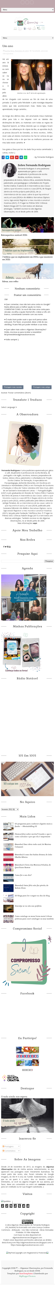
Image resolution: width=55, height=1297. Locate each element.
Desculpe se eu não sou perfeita (28, 906)
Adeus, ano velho (10, 281)
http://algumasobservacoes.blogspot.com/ (33, 1242)
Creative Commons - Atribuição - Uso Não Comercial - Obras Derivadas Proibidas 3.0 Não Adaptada (27, 1230)
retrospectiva (8, 53)
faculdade (36, 51)
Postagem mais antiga (41, 387)
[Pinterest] (27, 2)
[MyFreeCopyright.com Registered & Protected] (26, 1252)
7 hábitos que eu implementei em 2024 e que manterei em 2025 (27, 258)
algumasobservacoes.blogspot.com (27, 1237)
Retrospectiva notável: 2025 (14, 235)
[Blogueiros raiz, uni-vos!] (27, 1070)
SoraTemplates (26, 1273)
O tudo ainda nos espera (14, 1096)
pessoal (44, 51)
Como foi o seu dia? (23, 875)
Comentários (9, 1151)
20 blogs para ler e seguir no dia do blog (32, 896)
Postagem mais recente (13, 387)
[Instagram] (32, 2)
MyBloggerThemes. (27, 1276)
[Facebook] (22, 2)
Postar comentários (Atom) (19, 392)
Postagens (9, 1146)
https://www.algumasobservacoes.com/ (27, 1245)
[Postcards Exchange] (27, 1056)
